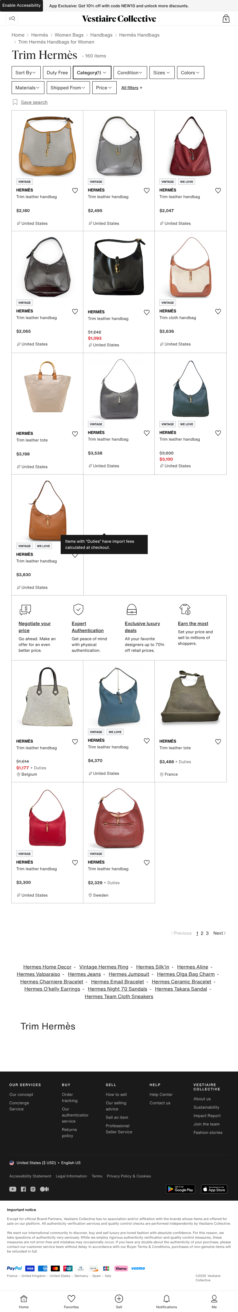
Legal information (71, 1176)
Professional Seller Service (119, 1129)
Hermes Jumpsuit (129, 974)
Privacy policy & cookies (129, 1176)
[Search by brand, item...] (12, 18)
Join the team (207, 1124)
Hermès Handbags (139, 34)
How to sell (116, 1095)
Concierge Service (19, 1106)
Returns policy (69, 1133)
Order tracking (69, 1098)
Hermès (39, 34)
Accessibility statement (30, 1176)
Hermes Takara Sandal (181, 989)
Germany (81, 1276)
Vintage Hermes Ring (103, 967)
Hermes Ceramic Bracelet (181, 981)
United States (60, 1276)
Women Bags (69, 34)
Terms (96, 1176)
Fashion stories (208, 1133)
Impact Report (207, 1116)
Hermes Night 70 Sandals (117, 989)
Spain (96, 1276)
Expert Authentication (88, 627)
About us (202, 1099)
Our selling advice (116, 1106)
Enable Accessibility (21, 5)
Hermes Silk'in (152, 967)
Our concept (21, 1095)
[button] (226, 19)
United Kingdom (33, 1276)
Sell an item (117, 1117)
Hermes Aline (192, 967)
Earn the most (193, 623)
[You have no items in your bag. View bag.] (226, 19)
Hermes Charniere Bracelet (51, 981)
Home (18, 34)
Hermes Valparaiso (38, 974)
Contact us (160, 1103)
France (12, 1276)
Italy (108, 1276)
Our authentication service (76, 1115)
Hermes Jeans (84, 974)
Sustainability (206, 1107)
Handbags (101, 34)
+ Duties (38, 768)
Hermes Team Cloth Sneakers (119, 996)
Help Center (161, 1095)
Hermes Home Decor (47, 967)
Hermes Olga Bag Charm (186, 974)
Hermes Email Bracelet (117, 981)
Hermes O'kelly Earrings (52, 989)
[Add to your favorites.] (75, 190)
